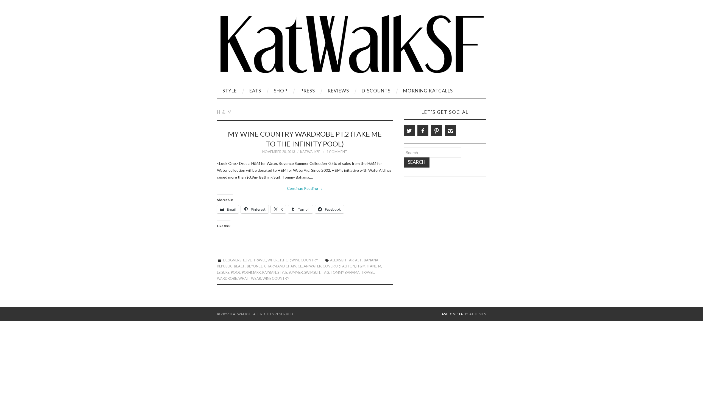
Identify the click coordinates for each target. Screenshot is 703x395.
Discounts (376, 91)
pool (236, 272)
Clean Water (309, 266)
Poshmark (251, 272)
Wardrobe (227, 278)
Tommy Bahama (345, 272)
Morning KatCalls (428, 91)
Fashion (348, 266)
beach (240, 266)
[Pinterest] (436, 130)
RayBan (269, 272)
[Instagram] (450, 130)
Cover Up (331, 266)
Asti (358, 260)
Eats (255, 91)
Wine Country (304, 260)
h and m (374, 266)
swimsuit (312, 272)
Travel (259, 260)
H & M (361, 266)
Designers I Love (237, 260)
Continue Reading (305, 188)
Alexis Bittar (342, 260)
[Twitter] (409, 130)
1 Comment (337, 152)
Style (229, 91)
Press (307, 91)
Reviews (338, 91)
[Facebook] (422, 130)
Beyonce (255, 266)
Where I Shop (278, 260)
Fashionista (451, 314)
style (282, 272)
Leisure (223, 272)
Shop (281, 91)
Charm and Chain (280, 266)
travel (367, 272)
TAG (325, 272)
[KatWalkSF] (351, 44)
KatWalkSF (310, 152)
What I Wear (249, 278)
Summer (296, 272)
